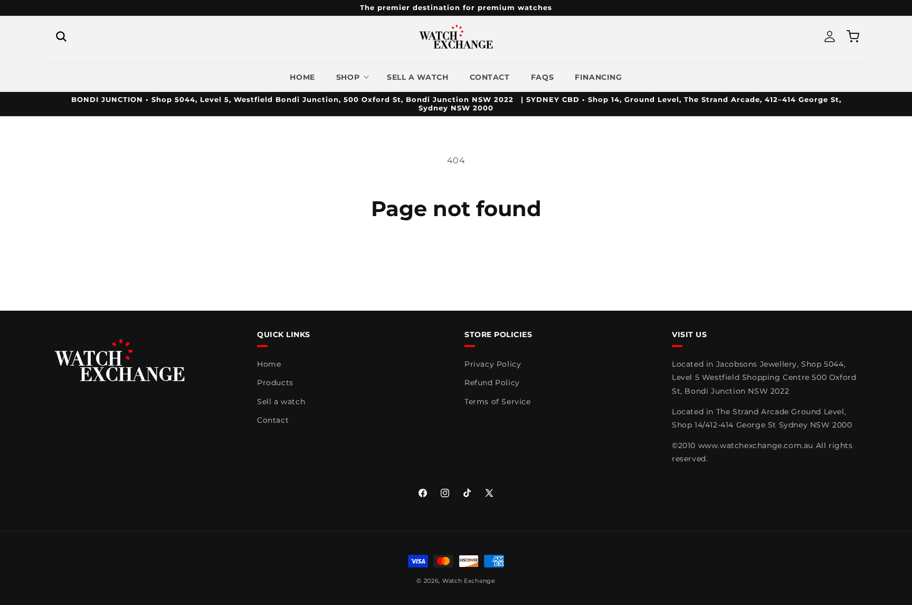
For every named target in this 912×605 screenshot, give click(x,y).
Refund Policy (492, 382)
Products (275, 382)
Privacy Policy (492, 364)
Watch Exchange (469, 580)
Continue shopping (456, 261)
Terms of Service (497, 401)
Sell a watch (281, 401)
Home (269, 364)
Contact (273, 420)
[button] (61, 36)
